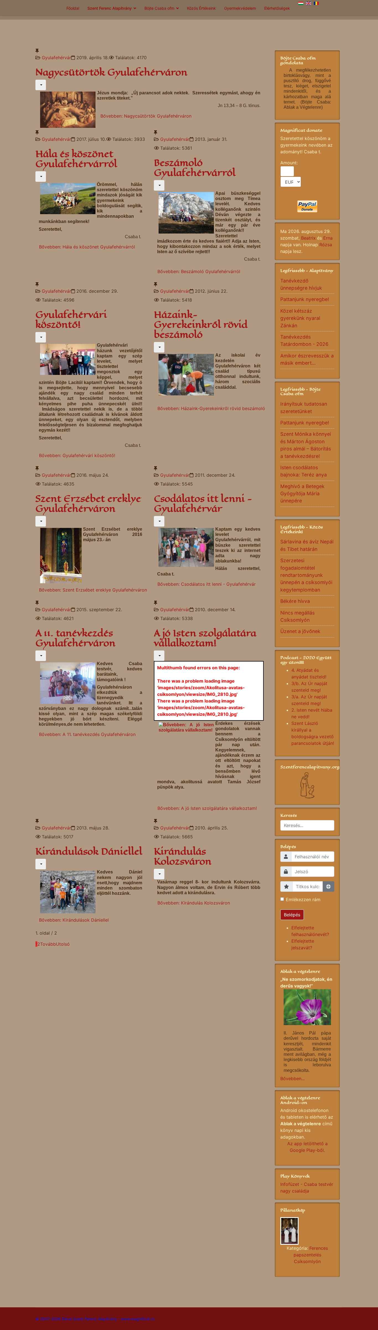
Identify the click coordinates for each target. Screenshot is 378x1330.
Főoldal (72, 8)
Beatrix (308, 238)
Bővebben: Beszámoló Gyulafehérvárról (198, 271)
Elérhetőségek (277, 8)
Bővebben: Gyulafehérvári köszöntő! (77, 455)
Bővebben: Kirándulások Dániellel (74, 920)
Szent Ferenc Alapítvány (109, 8)
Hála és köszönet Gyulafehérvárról (76, 159)
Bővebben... (292, 1078)
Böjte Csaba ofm (159, 8)
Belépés (292, 914)
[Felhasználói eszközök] (40, 85)
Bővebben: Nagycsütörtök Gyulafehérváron (145, 116)
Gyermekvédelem (240, 8)
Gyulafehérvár (56, 57)
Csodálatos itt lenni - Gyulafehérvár (203, 503)
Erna (328, 238)
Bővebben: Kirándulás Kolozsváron (193, 903)
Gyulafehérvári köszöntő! (71, 319)
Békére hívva (295, 601)
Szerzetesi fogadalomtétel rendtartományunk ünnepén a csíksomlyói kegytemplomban (306, 575)
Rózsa (325, 244)
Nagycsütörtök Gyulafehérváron (111, 72)
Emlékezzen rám (303, 899)
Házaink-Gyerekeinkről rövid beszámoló (201, 324)
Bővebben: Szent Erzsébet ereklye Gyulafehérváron (93, 590)
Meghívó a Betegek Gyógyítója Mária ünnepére (302, 493)
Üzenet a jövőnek (300, 631)
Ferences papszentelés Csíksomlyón (311, 1254)
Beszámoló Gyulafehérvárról (194, 168)
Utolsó (63, 944)
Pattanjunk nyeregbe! (304, 299)
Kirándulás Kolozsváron (182, 856)
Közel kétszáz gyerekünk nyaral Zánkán (300, 318)
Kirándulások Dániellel (88, 851)
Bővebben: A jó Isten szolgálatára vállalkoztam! (207, 808)
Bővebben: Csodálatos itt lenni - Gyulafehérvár (206, 584)
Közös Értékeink (201, 8)
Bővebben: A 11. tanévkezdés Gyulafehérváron (87, 734)
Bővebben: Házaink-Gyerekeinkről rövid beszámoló (211, 408)
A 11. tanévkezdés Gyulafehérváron (75, 638)
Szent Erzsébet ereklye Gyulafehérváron (88, 503)
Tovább (48, 944)
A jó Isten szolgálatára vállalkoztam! (205, 638)
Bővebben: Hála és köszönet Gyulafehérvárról (87, 247)
